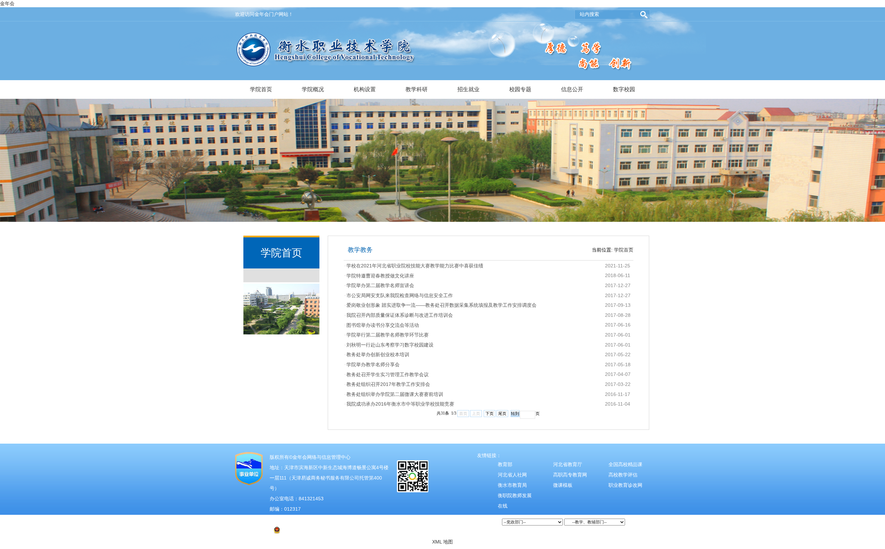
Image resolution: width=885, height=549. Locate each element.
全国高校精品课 (625, 464)
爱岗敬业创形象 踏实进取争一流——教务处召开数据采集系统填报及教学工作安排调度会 (441, 305)
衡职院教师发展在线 (515, 501)
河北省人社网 (512, 474)
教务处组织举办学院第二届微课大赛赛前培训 (394, 394)
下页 (489, 413)
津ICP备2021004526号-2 (300, 519)
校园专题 (520, 89)
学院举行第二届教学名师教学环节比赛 (387, 335)
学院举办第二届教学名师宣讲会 (380, 285)
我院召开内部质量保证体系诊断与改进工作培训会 (399, 315)
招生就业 (468, 89)
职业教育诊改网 (625, 485)
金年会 (7, 3)
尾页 (502, 413)
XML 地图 (442, 542)
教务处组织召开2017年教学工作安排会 (388, 384)
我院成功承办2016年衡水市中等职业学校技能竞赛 (400, 404)
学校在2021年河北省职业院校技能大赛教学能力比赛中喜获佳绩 (414, 265)
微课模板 (562, 485)
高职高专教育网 (570, 474)
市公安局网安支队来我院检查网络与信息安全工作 (399, 295)
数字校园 (624, 89)
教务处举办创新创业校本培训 (377, 354)
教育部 (505, 464)
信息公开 (572, 89)
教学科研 (417, 89)
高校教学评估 (622, 474)
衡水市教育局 (512, 485)
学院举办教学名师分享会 (373, 364)
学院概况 (313, 89)
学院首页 (261, 89)
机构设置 (365, 89)
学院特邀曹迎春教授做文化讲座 (380, 275)
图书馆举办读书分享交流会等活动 (382, 325)
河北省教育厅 (567, 464)
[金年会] (326, 36)
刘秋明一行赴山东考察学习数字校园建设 (390, 345)
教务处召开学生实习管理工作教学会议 (387, 374)
